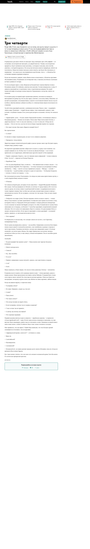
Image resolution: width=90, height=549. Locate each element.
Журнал (38, 2)
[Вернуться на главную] (10, 1)
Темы (32, 2)
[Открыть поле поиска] (54, 1)
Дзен (37, 368)
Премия (45, 2)
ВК (32, 368)
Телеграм (25, 368)
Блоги (27, 2)
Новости (21, 2)
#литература (7, 360)
